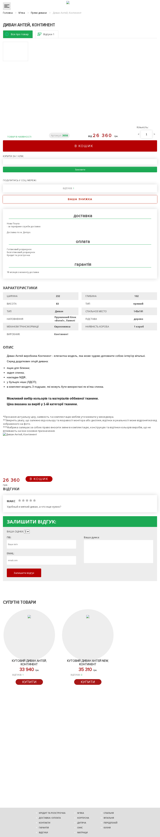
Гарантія (44, 827)
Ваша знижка (80, 199)
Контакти (44, 822)
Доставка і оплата (50, 817)
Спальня (109, 812)
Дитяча (81, 822)
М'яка (80, 812)
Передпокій (110, 822)
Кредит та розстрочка (52, 812)
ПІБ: (9, 537)
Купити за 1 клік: (13, 156)
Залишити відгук (24, 573)
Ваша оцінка (15, 531)
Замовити (80, 169)
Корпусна (83, 817)
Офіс (80, 827)
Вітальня (109, 817)
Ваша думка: (92, 537)
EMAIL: (10, 553)
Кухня (107, 827)
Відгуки (43, 832)
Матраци (82, 832)
